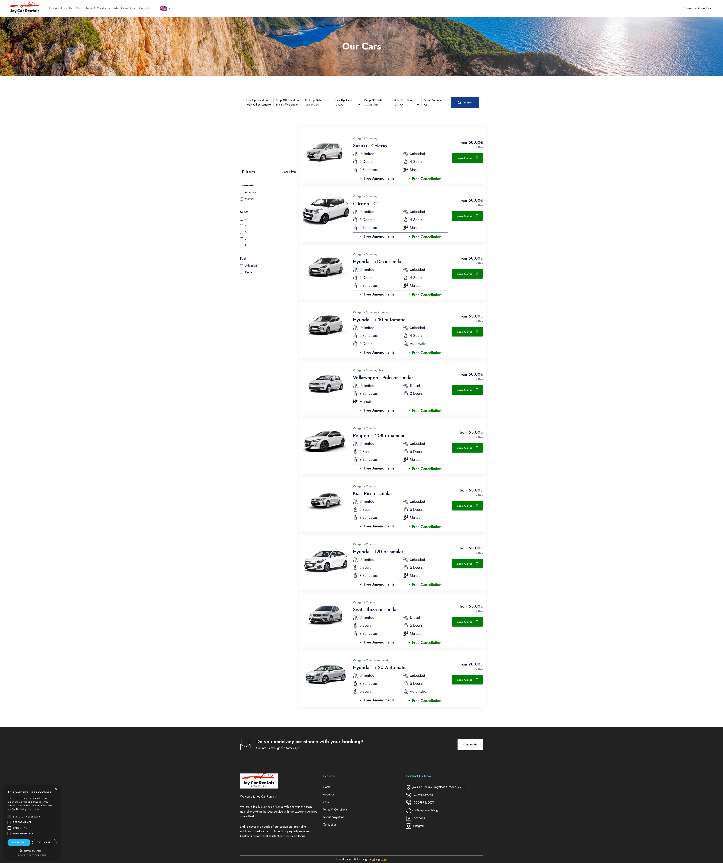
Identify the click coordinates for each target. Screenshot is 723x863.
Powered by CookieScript (32, 855)
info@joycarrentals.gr (425, 810)
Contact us (146, 8)
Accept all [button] (19, 842)
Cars (79, 8)
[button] (32, 851)
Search (467, 102)
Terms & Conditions (98, 8)
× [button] (56, 789)
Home (53, 8)
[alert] (32, 822)
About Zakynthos (124, 8)
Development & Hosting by (354, 859)
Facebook (418, 818)
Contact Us (470, 744)
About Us (66, 8)
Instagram (418, 826)
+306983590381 (423, 795)
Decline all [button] (44, 842)
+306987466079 (423, 802)
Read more (34, 809)
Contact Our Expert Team (698, 8)
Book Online (465, 158)
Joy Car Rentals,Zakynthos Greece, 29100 (439, 787)
